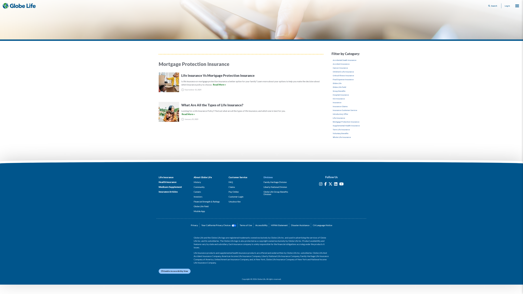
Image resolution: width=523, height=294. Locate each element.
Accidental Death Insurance (344, 60)
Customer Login (236, 196)
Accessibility (261, 225)
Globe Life (337, 83)
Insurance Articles (168, 191)
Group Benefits (339, 91)
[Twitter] (330, 184)
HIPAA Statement (279, 225)
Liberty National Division (275, 187)
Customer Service (238, 177)
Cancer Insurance (340, 68)
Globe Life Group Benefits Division (276, 192)
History (197, 182)
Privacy (194, 225)
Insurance (337, 102)
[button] (517, 6)
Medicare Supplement (170, 187)
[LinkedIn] (335, 184)
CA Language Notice (322, 225)
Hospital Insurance (341, 95)
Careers (197, 191)
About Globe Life (203, 177)
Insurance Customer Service (345, 110)
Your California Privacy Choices (216, 225)
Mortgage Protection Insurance (346, 122)
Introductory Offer (340, 114)
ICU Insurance (339, 99)
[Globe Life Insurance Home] (19, 6)
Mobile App (199, 211)
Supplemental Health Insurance (346, 126)
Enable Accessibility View (175, 271)
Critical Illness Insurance (343, 75)
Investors (198, 196)
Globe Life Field (339, 87)
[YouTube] (341, 184)
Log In (507, 6)
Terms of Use (246, 225)
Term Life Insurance (341, 129)
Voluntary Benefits (340, 133)
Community (199, 187)
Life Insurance (339, 118)
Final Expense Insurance (343, 79)
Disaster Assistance (300, 225)
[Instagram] (321, 184)
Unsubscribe (235, 201)
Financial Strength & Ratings (207, 201)
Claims (232, 187)
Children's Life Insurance (343, 72)
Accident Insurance (341, 64)
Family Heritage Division (275, 182)
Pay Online (234, 191)
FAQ (231, 182)
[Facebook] (325, 184)
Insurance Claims (340, 106)
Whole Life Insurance (342, 137)
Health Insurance (168, 182)
